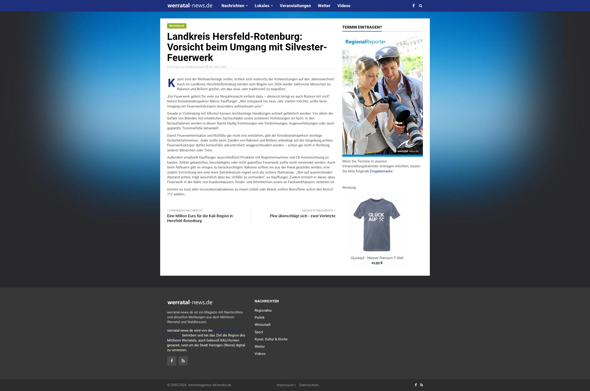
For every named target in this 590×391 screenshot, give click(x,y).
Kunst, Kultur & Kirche (271, 339)
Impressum (285, 385)
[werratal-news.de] (189, 6)
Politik (260, 318)
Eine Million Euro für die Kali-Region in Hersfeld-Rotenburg (200, 218)
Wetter (324, 5)
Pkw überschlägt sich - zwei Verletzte (302, 216)
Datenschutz (309, 385)
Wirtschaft (263, 325)
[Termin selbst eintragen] (382, 96)
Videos (343, 5)
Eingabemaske (381, 171)
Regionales (176, 25)
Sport (259, 332)
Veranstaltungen (295, 5)
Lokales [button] (262, 5)
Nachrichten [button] (232, 5)
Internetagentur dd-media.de (209, 385)
